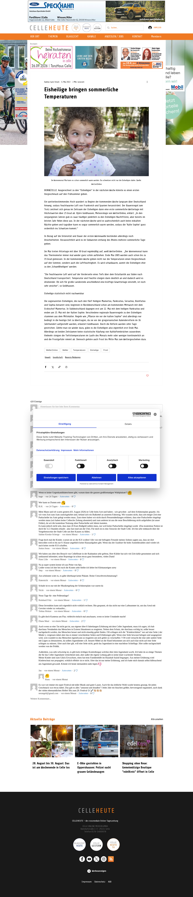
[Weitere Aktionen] (147, 82)
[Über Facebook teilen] (45, 367)
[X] (96, 859)
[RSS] (111, 859)
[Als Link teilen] (59, 367)
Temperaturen (79, 350)
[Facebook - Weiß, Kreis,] (82, 859)
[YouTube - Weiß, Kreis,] (89, 859)
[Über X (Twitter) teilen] (52, 367)
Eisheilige (94, 350)
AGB (109, 881)
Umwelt (48, 357)
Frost (105, 350)
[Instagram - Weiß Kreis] (104, 859)
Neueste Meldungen (73, 357)
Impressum (87, 881)
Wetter (65, 350)
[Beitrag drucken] (66, 367)
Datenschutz (99, 881)
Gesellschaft (58, 357)
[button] (92, 36)
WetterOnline (52, 350)
